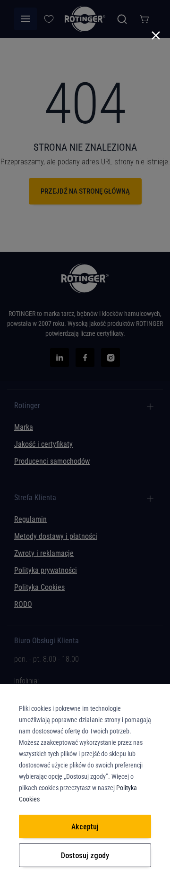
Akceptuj (85, 826)
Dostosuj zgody (85, 855)
